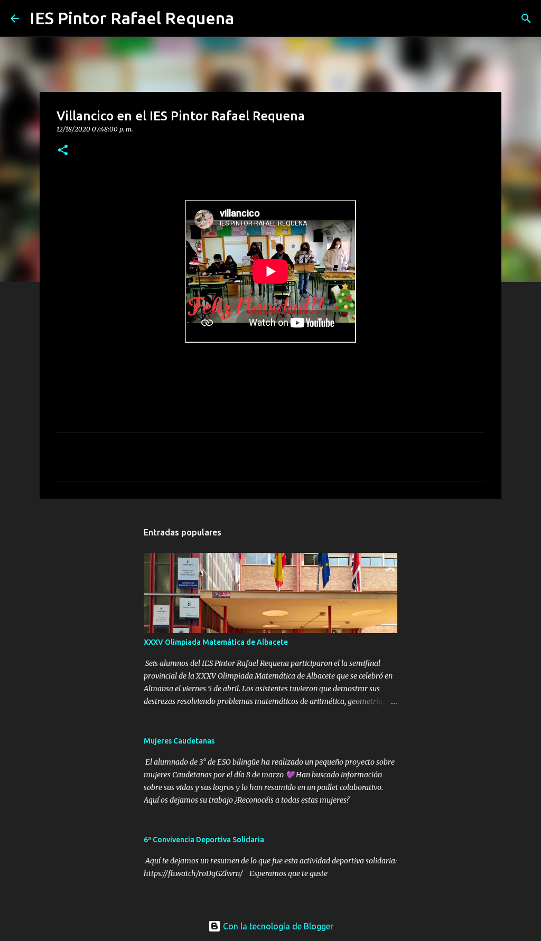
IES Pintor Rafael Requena (132, 17)
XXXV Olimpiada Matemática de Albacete (216, 642)
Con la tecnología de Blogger (277, 926)
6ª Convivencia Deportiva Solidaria (204, 839)
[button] (63, 151)
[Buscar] (248, 18)
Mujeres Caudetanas (179, 741)
